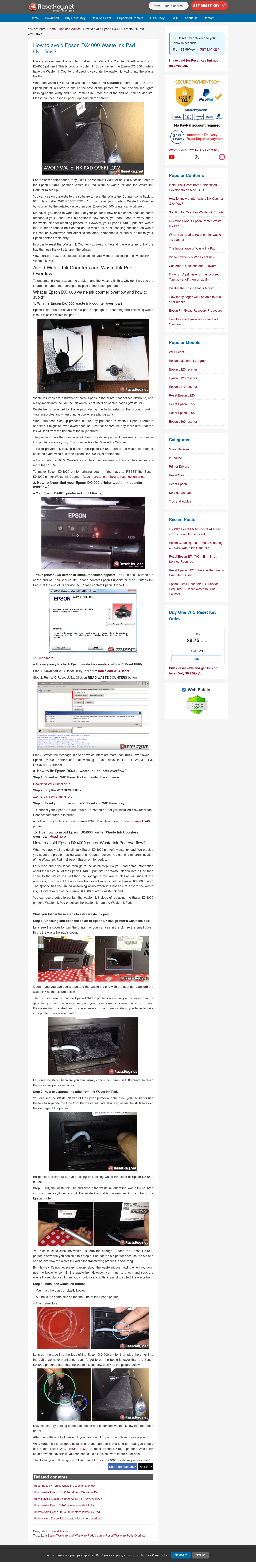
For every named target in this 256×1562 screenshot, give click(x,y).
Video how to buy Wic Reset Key (191, 257)
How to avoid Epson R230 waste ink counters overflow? (68, 1518)
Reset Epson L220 (182, 395)
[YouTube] (171, 157)
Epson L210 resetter (183, 386)
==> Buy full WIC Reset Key (52, 796)
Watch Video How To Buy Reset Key (194, 150)
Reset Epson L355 (182, 404)
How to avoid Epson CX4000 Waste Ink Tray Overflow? (68, 1499)
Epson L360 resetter (183, 421)
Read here (58, 836)
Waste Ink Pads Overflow (129, 1535)
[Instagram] (222, 157)
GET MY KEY (209, 49)
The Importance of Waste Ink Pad (192, 248)
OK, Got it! (181, 1555)
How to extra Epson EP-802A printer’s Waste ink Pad (66, 1492)
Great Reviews (179, 449)
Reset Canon (178, 475)
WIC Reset (176, 351)
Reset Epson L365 (182, 412)
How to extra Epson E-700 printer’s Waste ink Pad (64, 1505)
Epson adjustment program (188, 360)
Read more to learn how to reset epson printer (114, 476)
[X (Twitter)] (197, 157)
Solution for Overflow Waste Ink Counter (197, 212)
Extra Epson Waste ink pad (57, 1535)
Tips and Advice (58, 1531)
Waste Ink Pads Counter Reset (94, 1535)
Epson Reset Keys (59, 7)
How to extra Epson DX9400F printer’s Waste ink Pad (67, 1512)
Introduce (175, 457)
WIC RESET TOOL (74, 1448)
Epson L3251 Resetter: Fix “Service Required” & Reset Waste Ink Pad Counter (194, 588)
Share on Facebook (122, 1466)
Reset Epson (178, 483)
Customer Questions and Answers (192, 265)
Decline (200, 1555)
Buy (196, 659)
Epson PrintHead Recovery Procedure (195, 310)
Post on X (145, 1466)
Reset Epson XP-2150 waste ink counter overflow (64, 1486)
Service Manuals (180, 492)
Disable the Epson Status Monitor (192, 288)
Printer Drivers (179, 466)
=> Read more (43, 657)
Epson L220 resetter (183, 369)
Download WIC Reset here (51, 783)
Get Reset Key (206, 6)
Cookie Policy (159, 1555)
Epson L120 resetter (183, 378)
